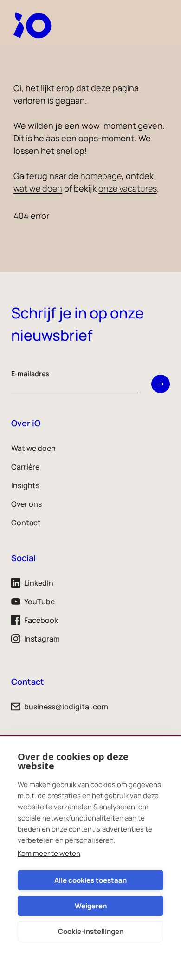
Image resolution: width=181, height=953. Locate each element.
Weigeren (91, 906)
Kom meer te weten (49, 853)
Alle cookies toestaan (90, 880)
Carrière (25, 467)
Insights (25, 485)
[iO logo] (34, 25)
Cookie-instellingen (90, 931)
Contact (26, 522)
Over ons (26, 504)
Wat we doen (33, 448)
